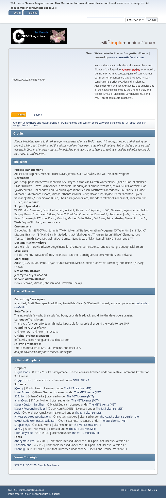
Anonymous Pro (24, 441)
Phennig (19, 449)
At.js (17, 412)
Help (123, 489)
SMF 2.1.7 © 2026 (25, 465)
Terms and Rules (137, 489)
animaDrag (21, 400)
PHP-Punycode (23, 433)
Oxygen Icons (22, 380)
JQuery (18, 388)
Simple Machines (48, 465)
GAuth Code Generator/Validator (35, 421)
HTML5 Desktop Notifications (32, 416)
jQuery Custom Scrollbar (29, 404)
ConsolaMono (22, 445)
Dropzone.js (22, 425)
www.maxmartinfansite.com (126, 57)
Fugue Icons (22, 372)
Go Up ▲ (153, 489)
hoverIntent (22, 392)
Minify (18, 429)
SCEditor (19, 396)
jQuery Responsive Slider (29, 408)
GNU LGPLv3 (81, 380)
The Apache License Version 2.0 (119, 416)
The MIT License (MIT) (77, 388)
